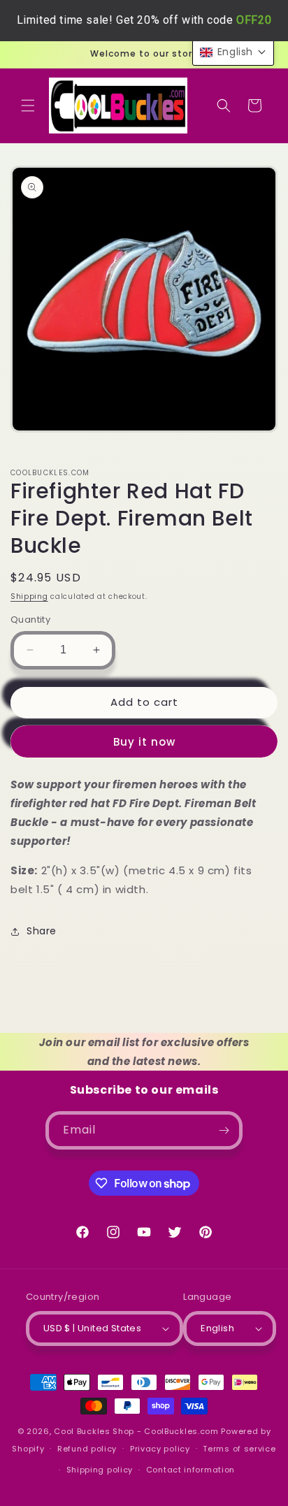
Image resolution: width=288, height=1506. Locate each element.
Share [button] (42, 931)
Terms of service (239, 1448)
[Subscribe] (223, 1130)
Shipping (29, 596)
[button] (28, 105)
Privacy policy (160, 1448)
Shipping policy (100, 1469)
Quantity (30, 619)
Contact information (190, 1469)
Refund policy (87, 1448)
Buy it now (144, 741)
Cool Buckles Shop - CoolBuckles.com (136, 1431)
